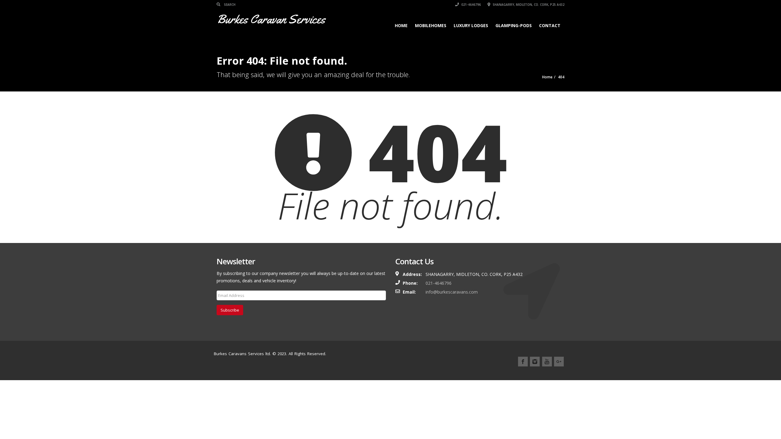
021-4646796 (470, 4)
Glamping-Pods (513, 25)
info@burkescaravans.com (452, 292)
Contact (549, 25)
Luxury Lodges (471, 25)
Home (401, 25)
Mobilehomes (430, 25)
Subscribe (230, 310)
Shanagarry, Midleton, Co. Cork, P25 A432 (528, 4)
